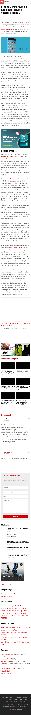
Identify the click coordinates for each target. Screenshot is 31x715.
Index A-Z (22, 701)
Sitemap (4, 699)
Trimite (15, 516)
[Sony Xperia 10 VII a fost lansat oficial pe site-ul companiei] (23, 381)
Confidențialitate (13, 699)
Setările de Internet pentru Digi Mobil (14, 611)
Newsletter (9, 701)
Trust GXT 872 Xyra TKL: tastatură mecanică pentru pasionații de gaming (18, 542)
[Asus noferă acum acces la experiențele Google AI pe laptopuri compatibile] (3, 555)
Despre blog (18, 697)
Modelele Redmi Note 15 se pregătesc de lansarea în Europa (8, 387)
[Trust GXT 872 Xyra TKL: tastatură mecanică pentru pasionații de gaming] (3, 542)
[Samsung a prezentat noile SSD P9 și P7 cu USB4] (3, 548)
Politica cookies (23, 699)
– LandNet (4, 664)
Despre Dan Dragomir (7, 697)
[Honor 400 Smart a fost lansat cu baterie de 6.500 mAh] (8, 395)
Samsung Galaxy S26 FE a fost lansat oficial (17, 529)
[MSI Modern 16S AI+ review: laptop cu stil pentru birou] (3, 535)
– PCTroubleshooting (8, 669)
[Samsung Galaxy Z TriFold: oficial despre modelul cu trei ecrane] (23, 365)
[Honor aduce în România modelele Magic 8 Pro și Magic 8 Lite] (8, 365)
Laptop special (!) (7, 584)
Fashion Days (7, 596)
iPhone (16, 328)
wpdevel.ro (19, 709)
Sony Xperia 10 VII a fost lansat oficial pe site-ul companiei (23, 387)
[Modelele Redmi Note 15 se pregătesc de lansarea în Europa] (8, 381)
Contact (16, 701)
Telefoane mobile (14, 16)
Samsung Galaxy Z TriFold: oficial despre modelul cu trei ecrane (22, 371)
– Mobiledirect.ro (7, 654)
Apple (12, 328)
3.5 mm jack (11, 181)
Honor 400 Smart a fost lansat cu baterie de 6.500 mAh (7, 402)
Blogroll (25, 697)
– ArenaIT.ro (5, 659)
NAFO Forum (6, 673)
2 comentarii (24, 16)
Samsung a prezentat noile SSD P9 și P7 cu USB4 (17, 548)
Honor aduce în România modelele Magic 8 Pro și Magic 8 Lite (7, 372)
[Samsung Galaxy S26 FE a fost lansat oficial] (3, 529)
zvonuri (3, 330)
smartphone (23, 328)
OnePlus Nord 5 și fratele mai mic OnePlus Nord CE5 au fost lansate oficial (22, 403)
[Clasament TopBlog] (15, 681)
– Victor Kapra (6, 661)
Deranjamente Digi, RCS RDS (11, 323)
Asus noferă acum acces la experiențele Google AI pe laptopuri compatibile (18, 554)
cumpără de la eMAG (9, 594)
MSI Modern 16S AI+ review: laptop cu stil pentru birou (18, 535)
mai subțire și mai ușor (17, 247)
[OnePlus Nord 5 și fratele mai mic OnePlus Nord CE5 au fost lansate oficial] (23, 395)
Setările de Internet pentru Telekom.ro (14, 613)
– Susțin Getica (6, 671)
